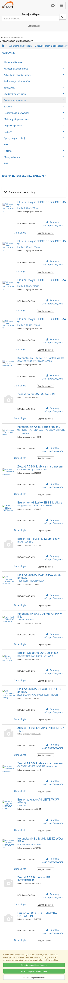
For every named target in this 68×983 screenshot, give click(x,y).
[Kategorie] (62, 5)
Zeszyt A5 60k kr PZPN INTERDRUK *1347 (40, 728)
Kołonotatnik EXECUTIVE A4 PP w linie (39, 614)
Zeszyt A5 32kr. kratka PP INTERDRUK (33, 878)
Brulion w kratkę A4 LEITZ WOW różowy (38, 800)
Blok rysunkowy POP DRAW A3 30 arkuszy (39, 576)
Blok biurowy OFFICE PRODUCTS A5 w (41, 203)
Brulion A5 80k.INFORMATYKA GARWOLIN (37, 914)
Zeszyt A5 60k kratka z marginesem (40, 466)
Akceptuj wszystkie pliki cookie (34, 965)
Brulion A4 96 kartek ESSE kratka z (39, 502)
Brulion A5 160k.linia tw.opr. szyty (38, 538)
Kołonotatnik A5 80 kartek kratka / (38, 427)
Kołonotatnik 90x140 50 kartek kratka (40, 358)
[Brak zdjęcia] (9, 399)
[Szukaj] (62, 17)
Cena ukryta (20, 232)
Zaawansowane (34, 25)
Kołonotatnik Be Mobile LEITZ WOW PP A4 (40, 839)
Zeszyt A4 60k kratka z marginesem (40, 763)
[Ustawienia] (53, 5)
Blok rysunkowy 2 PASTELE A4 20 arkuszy (39, 690)
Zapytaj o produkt (45, 232)
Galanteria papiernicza (20, 45)
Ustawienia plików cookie (34, 977)
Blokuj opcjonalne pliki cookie (34, 971)
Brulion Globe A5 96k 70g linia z (37, 652)
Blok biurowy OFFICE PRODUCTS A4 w (41, 281)
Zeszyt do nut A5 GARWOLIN (36, 394)
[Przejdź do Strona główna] (3, 45)
